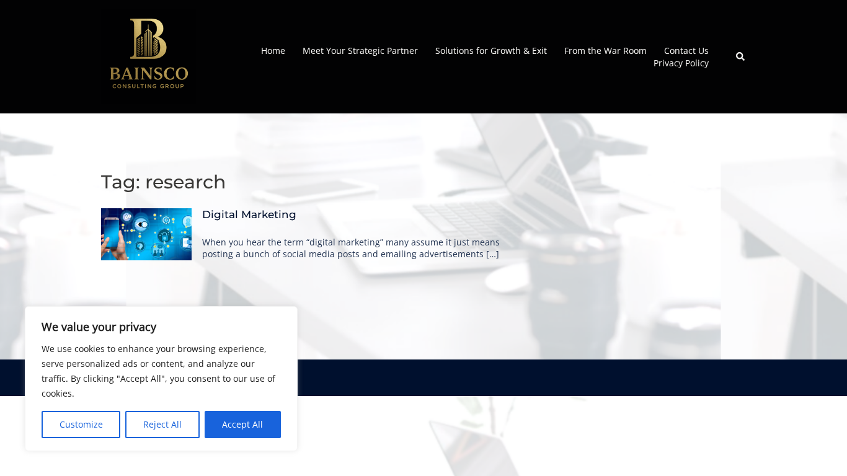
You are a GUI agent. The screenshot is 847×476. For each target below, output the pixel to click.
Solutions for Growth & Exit (491, 50)
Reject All (162, 424)
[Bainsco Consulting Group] (148, 55)
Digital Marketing (249, 214)
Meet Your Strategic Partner (360, 50)
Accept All (242, 424)
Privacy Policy (681, 63)
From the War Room (605, 50)
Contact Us (686, 50)
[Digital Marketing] (146, 234)
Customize (81, 424)
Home (273, 50)
